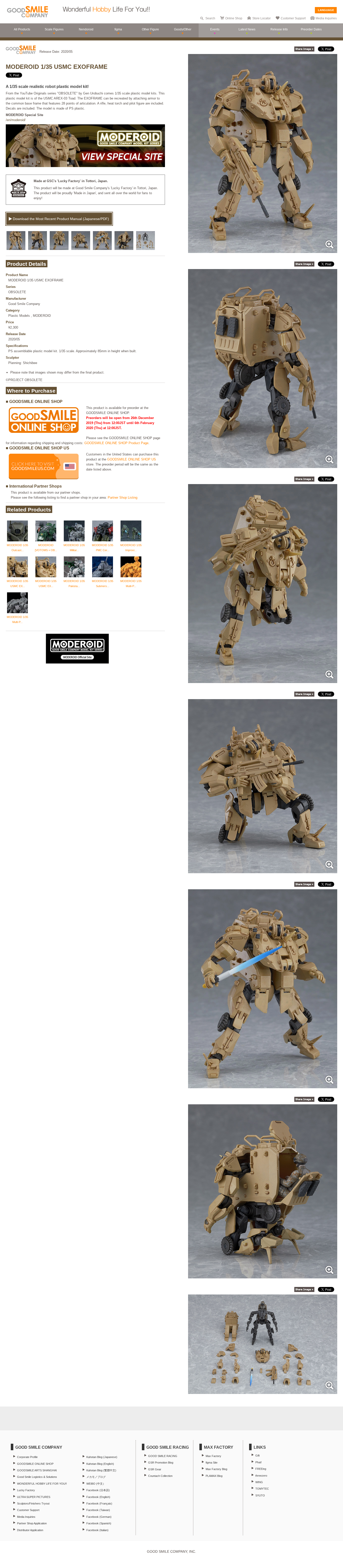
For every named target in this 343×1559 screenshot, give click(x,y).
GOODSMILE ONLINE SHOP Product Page (116, 443)
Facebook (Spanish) (98, 1523)
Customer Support (293, 18)
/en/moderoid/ (16, 120)
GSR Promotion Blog (160, 1462)
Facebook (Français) (99, 1503)
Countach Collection (160, 1475)
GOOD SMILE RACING (162, 1456)
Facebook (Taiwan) (98, 1510)
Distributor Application (30, 1530)
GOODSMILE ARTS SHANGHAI (37, 1470)
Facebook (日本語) (98, 1490)
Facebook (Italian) (97, 1530)
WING (259, 1482)
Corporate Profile (27, 1457)
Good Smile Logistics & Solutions (37, 1476)
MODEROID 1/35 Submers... (102, 584)
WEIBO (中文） (95, 1483)
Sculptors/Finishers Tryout (33, 1503)
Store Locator (261, 18)
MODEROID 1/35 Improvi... (131, 548)
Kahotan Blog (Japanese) (101, 1457)
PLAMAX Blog (214, 1475)
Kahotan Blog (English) (100, 1463)
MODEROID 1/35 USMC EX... (17, 584)
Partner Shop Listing (122, 497)
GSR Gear (154, 1469)
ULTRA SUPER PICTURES (33, 1496)
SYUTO (260, 1495)
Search (210, 18)
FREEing (260, 1468)
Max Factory (213, 1456)
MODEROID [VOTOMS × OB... (46, 548)
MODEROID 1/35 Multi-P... (131, 584)
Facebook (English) (98, 1496)
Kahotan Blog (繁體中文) (101, 1470)
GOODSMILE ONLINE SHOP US (131, 459)
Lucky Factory (26, 1490)
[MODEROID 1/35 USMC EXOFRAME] (262, 250)
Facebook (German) (98, 1516)
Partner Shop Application (32, 1523)
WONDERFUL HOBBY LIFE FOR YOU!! (42, 1483)
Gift (257, 1455)
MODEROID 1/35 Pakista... (74, 584)
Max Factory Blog (216, 1469)
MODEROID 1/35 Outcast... (17, 548)
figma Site (211, 1462)
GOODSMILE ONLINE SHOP (35, 1463)
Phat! (258, 1462)
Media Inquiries (326, 18)
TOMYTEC (262, 1488)
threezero (261, 1475)
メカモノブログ (96, 1476)
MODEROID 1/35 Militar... (74, 548)
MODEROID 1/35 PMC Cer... (102, 548)
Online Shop (233, 18)
